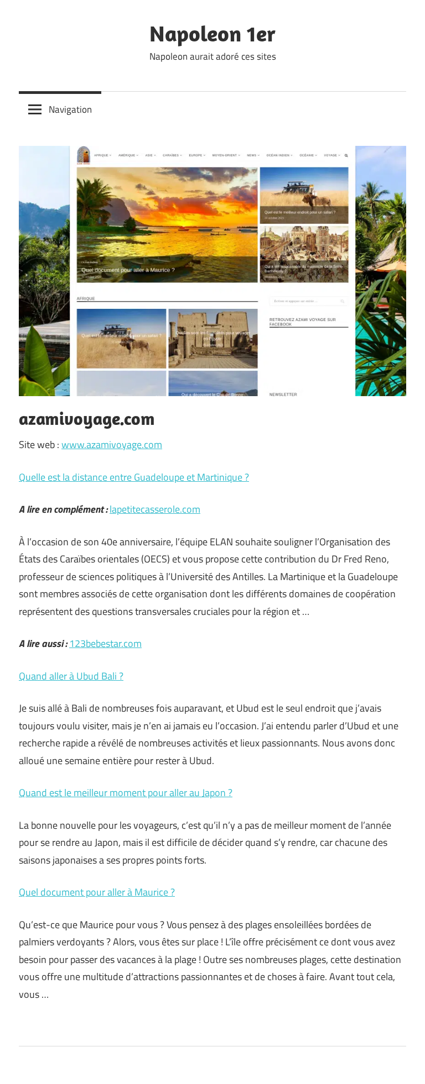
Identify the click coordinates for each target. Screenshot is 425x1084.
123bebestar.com (105, 643)
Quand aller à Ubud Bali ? (71, 676)
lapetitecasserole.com (155, 509)
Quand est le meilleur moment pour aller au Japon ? (125, 792)
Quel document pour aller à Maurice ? (97, 892)
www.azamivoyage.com (111, 444)
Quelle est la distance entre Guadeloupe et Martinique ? (134, 477)
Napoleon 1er (212, 33)
